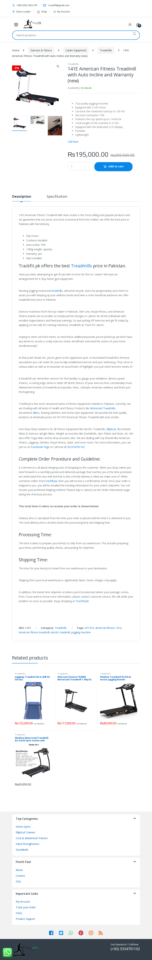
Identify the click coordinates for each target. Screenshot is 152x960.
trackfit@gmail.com (59, 5)
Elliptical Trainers (25, 832)
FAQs (19, 913)
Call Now (73, 141)
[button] (57, 66)
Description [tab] (21, 197)
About (19, 870)
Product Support (25, 919)
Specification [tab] (57, 197)
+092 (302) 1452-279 (26, 5)
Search (134, 35)
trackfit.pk (51, 481)
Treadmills (106, 50)
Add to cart (116, 166)
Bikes (36, 412)
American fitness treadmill (34, 632)
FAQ (18, 881)
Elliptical (111, 429)
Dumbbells (22, 849)
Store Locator (23, 11)
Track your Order (26, 907)
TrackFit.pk (81, 601)
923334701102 (76, 447)
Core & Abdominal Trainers (32, 838)
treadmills (57, 290)
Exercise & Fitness (41, 50)
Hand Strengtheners (27, 844)
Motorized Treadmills (102, 408)
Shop (44, 11)
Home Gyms (23, 826)
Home (15, 50)
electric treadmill (60, 632)
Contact (20, 875)
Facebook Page (40, 447)
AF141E (89, 628)
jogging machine (81, 632)
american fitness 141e (108, 628)
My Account (63, 11)
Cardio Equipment (75, 50)
